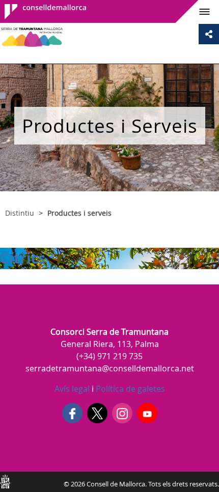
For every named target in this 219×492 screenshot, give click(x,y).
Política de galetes (129, 388)
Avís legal (72, 388)
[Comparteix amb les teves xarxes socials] (209, 34)
